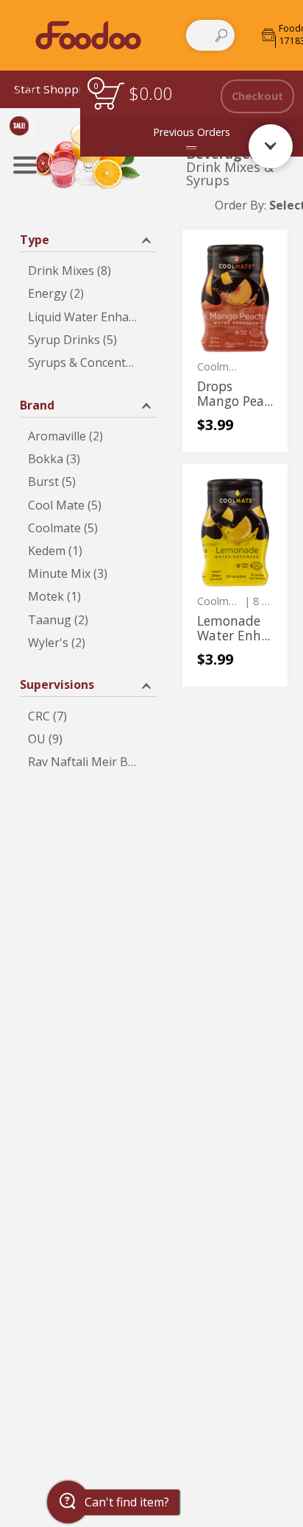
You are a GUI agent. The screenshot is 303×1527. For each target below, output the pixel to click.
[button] (88, 238)
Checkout (257, 96)
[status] (108, 96)
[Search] (221, 35)
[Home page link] (88, 35)
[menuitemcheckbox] (88, 271)
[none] (235, 340)
